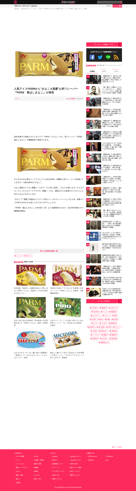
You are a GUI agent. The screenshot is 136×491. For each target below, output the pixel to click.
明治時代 (92, 327)
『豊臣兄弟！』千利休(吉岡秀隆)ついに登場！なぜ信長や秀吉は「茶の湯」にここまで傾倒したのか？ (112, 180)
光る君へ (105, 339)
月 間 (116, 70)
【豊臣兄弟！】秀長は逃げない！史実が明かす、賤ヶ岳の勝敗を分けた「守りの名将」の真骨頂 (112, 101)
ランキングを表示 (104, 301)
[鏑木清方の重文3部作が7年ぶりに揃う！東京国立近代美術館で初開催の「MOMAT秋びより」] (93, 248)
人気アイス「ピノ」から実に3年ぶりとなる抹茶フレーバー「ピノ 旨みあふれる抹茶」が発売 (66, 322)
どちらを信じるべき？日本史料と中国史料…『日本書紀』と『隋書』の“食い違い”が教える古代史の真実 (112, 146)
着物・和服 (37, 464)
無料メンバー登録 (75, 467)
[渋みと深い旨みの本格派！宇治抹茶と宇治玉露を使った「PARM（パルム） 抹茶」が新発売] (31, 308)
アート (18, 460)
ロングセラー (97, 315)
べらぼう (104, 323)
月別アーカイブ (75, 471)
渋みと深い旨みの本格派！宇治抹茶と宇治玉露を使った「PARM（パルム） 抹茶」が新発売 (31, 322)
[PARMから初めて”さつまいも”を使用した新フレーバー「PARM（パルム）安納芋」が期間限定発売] (67, 275)
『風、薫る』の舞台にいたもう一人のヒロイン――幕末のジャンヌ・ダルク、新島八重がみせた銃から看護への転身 (112, 90)
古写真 (18, 483)
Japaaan (68, 2)
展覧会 (105, 335)
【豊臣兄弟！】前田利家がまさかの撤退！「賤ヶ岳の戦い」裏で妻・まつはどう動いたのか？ (112, 168)
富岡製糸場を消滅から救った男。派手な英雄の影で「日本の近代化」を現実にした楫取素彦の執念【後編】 (112, 258)
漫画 (108, 319)
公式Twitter (100, 57)
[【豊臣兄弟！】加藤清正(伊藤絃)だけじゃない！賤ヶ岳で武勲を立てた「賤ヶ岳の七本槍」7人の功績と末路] (93, 124)
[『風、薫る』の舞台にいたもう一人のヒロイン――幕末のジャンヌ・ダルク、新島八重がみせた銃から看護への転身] (93, 91)
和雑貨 (36, 467)
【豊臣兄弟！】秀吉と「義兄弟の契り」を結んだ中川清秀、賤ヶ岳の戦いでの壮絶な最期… (112, 191)
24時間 (92, 70)
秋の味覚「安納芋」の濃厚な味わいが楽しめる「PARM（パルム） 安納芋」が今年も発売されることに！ (31, 290)
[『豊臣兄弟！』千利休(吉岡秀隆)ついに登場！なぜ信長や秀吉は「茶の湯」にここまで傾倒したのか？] (93, 180)
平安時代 (96, 312)
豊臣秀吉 (114, 331)
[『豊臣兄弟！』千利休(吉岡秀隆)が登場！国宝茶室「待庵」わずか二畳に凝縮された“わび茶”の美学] (93, 113)
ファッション (20, 464)
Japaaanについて (75, 460)
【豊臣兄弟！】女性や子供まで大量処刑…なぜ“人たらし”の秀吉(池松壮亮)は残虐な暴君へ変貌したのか (112, 202)
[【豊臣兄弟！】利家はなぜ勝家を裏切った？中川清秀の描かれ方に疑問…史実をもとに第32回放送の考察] (93, 136)
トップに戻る (117, 447)
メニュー (15, 2)
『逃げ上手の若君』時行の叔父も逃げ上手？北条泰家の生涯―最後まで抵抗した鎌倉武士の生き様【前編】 (112, 280)
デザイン (117, 327)
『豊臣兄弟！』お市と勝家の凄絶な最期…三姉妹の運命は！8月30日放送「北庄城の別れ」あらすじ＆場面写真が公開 (112, 270)
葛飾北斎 (114, 339)
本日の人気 (55, 475)
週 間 (104, 70)
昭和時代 (95, 339)
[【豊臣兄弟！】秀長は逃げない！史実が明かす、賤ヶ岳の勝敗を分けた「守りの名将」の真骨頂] (93, 102)
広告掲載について (57, 464)
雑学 (115, 315)
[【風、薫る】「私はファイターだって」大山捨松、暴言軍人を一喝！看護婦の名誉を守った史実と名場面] (93, 214)
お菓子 (94, 319)
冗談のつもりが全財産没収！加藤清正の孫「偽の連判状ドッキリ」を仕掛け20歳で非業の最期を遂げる (112, 292)
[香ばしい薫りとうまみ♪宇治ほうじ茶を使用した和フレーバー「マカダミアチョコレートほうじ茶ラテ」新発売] (67, 340)
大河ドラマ (114, 308)
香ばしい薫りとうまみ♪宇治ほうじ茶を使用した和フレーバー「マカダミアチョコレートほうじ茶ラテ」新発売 (67, 355)
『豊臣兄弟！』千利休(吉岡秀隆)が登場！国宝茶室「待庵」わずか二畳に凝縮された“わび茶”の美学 (112, 112)
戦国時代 (104, 308)
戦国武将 (113, 312)
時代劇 (116, 319)
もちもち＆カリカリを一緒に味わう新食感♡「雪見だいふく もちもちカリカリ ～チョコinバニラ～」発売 (31, 355)
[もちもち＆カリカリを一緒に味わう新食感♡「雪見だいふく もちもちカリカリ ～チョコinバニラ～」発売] (31, 340)
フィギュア (96, 335)
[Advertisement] (49, 27)
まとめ (36, 456)
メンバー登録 (117, 6)
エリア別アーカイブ (58, 471)
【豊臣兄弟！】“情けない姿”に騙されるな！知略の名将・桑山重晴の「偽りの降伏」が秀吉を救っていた (112, 79)
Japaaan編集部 (70, 99)
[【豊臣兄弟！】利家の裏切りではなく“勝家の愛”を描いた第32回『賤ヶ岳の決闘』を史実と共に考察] (93, 158)
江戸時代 (95, 308)
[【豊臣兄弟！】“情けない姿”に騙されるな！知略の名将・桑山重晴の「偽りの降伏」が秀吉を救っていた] (93, 80)
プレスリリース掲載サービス (103, 44)
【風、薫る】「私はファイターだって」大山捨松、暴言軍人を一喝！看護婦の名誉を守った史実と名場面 (112, 213)
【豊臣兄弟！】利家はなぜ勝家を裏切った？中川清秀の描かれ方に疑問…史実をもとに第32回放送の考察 (112, 135)
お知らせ (55, 460)
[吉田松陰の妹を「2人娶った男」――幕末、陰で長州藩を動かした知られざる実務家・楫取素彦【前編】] (93, 225)
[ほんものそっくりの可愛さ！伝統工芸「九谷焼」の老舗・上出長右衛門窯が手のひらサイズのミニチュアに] (93, 236)
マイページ (55, 467)
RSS (116, 57)
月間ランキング (57, 479)
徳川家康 (101, 327)
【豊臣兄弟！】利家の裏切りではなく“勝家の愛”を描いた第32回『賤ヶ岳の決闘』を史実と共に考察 (112, 157)
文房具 (95, 331)
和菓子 (36, 471)
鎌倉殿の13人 (105, 342)
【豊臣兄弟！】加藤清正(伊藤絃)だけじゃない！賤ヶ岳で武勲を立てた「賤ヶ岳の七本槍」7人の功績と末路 (112, 124)
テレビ (95, 323)
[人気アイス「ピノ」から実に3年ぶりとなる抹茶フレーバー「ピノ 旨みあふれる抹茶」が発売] (67, 308)
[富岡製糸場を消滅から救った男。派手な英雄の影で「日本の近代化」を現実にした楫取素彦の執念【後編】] (93, 259)
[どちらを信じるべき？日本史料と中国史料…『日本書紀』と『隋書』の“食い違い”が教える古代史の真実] (93, 147)
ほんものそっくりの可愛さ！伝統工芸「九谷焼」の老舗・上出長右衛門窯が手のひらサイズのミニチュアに (112, 236)
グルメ (35, 8)
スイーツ (19, 256)
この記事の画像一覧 (50, 251)
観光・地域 (19, 475)
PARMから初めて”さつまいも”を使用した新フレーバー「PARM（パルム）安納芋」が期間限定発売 (66, 290)
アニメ (105, 312)
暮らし (18, 479)
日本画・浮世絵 (39, 460)
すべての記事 (20, 456)
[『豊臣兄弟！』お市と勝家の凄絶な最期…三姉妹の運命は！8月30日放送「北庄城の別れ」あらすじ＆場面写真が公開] (93, 270)
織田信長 (113, 323)
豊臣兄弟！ (104, 331)
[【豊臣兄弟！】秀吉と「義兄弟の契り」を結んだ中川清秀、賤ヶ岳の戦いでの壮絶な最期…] (93, 192)
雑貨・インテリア (21, 467)
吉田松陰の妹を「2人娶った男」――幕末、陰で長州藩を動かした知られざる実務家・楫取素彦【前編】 (112, 224)
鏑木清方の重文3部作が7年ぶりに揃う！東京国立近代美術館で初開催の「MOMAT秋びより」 (112, 247)
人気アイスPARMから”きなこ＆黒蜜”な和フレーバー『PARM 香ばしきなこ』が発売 (63, 8)
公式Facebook (92, 57)
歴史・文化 (37, 479)
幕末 (101, 319)
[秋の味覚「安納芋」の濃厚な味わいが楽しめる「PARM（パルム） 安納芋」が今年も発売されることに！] (31, 275)
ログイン (109, 6)
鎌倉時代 (114, 335)
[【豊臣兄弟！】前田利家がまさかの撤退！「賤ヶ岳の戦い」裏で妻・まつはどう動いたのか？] (93, 169)
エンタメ (37, 475)
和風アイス (28, 256)
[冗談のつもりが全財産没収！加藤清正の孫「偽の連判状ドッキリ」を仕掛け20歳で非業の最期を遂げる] (93, 293)
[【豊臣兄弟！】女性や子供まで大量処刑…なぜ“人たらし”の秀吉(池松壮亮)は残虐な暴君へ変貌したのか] (93, 203)
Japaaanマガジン (26, 8)
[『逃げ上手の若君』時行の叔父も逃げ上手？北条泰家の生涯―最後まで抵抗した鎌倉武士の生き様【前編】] (93, 281)
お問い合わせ (74, 464)
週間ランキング (75, 475)
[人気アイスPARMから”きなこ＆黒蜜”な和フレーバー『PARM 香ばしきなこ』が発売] (49, 65)
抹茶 (109, 327)
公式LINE (108, 57)
